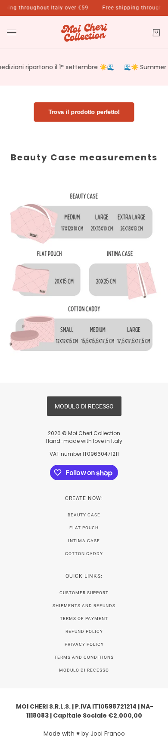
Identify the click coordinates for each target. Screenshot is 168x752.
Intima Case (84, 540)
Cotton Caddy (84, 553)
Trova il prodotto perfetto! (84, 112)
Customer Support (84, 592)
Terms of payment (84, 618)
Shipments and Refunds (84, 605)
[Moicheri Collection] (84, 32)
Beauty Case (84, 515)
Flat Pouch (84, 527)
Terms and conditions (84, 657)
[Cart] (156, 32)
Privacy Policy (84, 644)
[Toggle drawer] (11, 32)
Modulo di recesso (84, 670)
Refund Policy (84, 631)
